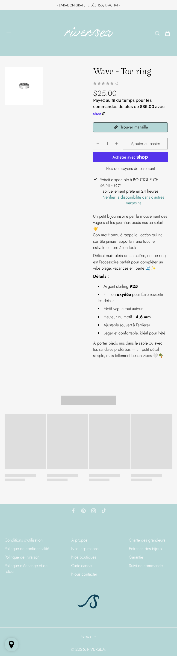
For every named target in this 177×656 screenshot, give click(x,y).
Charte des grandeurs (147, 540)
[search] (157, 33)
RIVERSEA (96, 649)
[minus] (98, 143)
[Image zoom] (24, 86)
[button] (145, 143)
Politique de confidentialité (27, 549)
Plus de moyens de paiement (130, 168)
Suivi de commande (146, 566)
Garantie (136, 557)
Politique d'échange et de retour (26, 568)
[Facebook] (73, 511)
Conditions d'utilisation (24, 540)
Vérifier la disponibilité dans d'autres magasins (133, 200)
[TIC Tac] (104, 511)
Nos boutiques (83, 557)
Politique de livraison (22, 557)
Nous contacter (84, 574)
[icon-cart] (167, 33)
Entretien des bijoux (145, 549)
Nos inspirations (84, 549)
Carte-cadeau (82, 566)
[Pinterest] (83, 511)
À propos (79, 540)
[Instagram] (93, 511)
